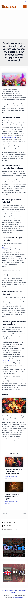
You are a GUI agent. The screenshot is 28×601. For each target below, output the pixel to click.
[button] (26, 2)
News (6, 476)
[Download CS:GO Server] (9, 529)
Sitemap (13, 592)
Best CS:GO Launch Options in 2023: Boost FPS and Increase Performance (13, 471)
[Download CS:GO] (7, 526)
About (4, 590)
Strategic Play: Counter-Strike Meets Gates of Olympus (12, 496)
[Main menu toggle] (25, 6)
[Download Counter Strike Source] (11, 523)
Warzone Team (18, 597)
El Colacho (5, 248)
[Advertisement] (14, 24)
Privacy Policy (11, 590)
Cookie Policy (21, 590)
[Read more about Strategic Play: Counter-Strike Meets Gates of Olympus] (14, 486)
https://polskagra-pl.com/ (9, 137)
